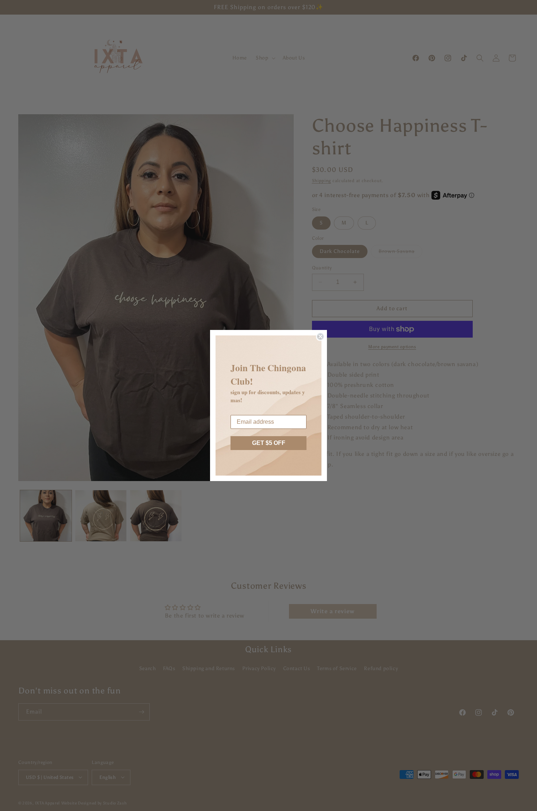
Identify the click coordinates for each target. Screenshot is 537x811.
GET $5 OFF (268, 443)
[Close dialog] (320, 336)
